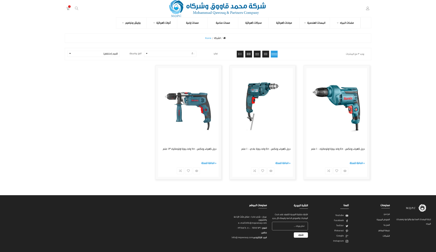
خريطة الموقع (384, 230)
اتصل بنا (387, 225)
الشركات (386, 236)
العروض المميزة (383, 219)
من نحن (387, 214)
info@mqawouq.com (242, 237)
